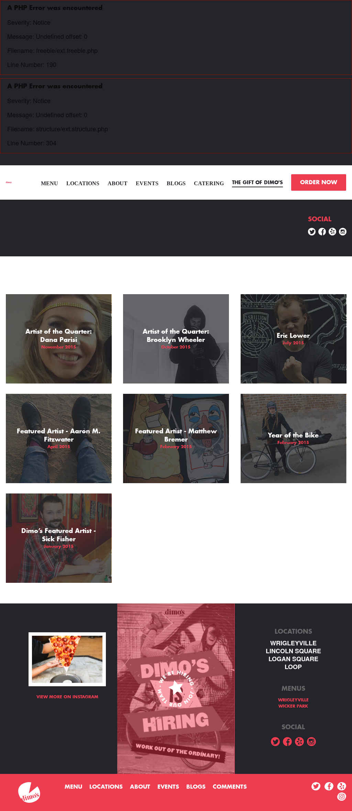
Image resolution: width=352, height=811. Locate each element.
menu (49, 183)
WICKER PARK (293, 706)
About (118, 183)
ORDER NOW (318, 182)
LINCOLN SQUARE (293, 651)
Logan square (293, 659)
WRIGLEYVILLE (293, 643)
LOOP (293, 667)
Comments (230, 787)
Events (147, 183)
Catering (209, 183)
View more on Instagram (67, 697)
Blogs (176, 183)
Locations (82, 183)
